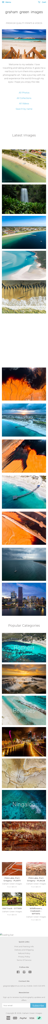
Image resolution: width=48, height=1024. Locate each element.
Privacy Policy (24, 957)
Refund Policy (24, 953)
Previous (7, 44)
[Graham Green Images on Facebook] (18, 972)
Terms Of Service (24, 960)
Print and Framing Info (24, 946)
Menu (8, 2)
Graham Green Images (32, 1013)
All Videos (24, 103)
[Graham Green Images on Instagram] (24, 972)
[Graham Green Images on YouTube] (30, 972)
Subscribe (38, 1005)
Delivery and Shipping (24, 950)
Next (41, 44)
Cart (43, 2)
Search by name (24, 109)
